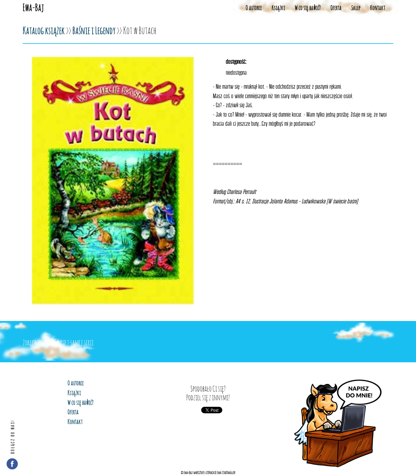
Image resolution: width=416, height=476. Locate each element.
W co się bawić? (308, 8)
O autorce (254, 8)
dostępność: (236, 61)
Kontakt (377, 8)
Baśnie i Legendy (93, 31)
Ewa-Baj (33, 8)
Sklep (355, 8)
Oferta (336, 8)
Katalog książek (44, 31)
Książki (278, 8)
